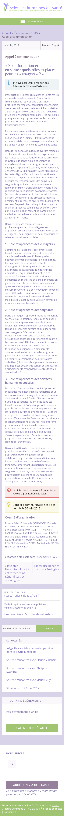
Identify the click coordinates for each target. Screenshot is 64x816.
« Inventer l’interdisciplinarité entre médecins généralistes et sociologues (17, 573)
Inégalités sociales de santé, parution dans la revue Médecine (30, 650)
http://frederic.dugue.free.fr (22, 595)
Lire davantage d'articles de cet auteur (28, 614)
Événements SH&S (46, 556)
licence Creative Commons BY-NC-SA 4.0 (30, 807)
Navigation (35, 21)
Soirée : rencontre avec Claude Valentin (31, 660)
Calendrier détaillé (32, 728)
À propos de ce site (51, 808)
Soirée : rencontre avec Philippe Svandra (26, 669)
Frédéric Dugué (50, 45)
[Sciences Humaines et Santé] (32, 10)
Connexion (10, 812)
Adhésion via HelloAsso (32, 785)
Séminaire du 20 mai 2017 (22, 688)
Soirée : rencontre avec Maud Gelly (28, 680)
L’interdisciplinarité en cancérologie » (46, 567)
